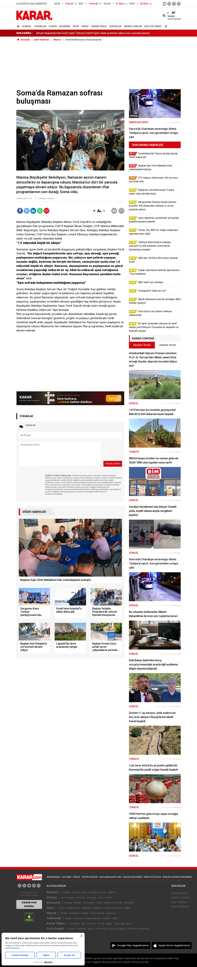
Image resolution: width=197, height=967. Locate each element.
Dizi (83, 923)
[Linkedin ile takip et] (34, 886)
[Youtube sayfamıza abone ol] (29, 886)
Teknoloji (54, 918)
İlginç (109, 923)
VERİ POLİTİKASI (152, 876)
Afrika (108, 897)
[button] (94, 211)
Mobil (68, 918)
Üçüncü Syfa (79, 892)
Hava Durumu (179, 893)
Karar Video (99, 26)
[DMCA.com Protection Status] (29, 917)
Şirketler (129, 902)
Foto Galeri (55, 929)
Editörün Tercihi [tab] (167, 345)
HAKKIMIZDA (54, 876)
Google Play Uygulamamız (133, 945)
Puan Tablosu (179, 902)
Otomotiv (88, 902)
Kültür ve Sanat (116, 928)
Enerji (99, 902)
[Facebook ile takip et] (174, 4)
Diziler (64, 913)
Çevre (102, 892)
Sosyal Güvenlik (113, 902)
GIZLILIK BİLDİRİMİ (132, 876)
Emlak (77, 902)
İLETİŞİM (66, 876)
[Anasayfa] (18, 26)
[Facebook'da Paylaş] (20, 211)
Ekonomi (64, 26)
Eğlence (111, 913)
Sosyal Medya (92, 918)
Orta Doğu (67, 897)
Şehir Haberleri (180, 906)
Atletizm (98, 908)
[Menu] (165, 26)
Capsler (81, 928)
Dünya (53, 26)
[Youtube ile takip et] (164, 4)
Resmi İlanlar (133, 26)
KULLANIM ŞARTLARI (110, 876)
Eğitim (111, 892)
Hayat (85, 26)
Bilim (115, 918)
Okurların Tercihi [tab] (141, 345)
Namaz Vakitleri (180, 897)
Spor (76, 26)
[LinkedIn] (33, 211)
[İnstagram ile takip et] (169, 4)
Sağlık (84, 913)
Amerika (80, 897)
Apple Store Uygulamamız (174, 945)
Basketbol (73, 908)
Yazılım (107, 918)
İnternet (78, 918)
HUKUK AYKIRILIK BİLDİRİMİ (177, 876)
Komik (101, 923)
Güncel (27, 26)
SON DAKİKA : (24, 33)
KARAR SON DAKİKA (29, 904)
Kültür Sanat (153, 26)
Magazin (74, 913)
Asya (100, 897)
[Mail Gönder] (46, 211)
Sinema (91, 923)
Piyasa (68, 902)
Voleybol (86, 908)
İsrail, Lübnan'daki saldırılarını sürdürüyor (57, 33)
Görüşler (115, 26)
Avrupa (91, 897)
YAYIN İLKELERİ (90, 876)
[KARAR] (34, 15)
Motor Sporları (113, 908)
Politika (66, 892)
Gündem (74, 923)
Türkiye (92, 892)
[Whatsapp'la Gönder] (40, 211)
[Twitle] (27, 211)
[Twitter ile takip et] (179, 4)
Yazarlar (40, 26)
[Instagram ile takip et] (39, 886)
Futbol (62, 908)
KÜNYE (76, 876)
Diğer (127, 908)
